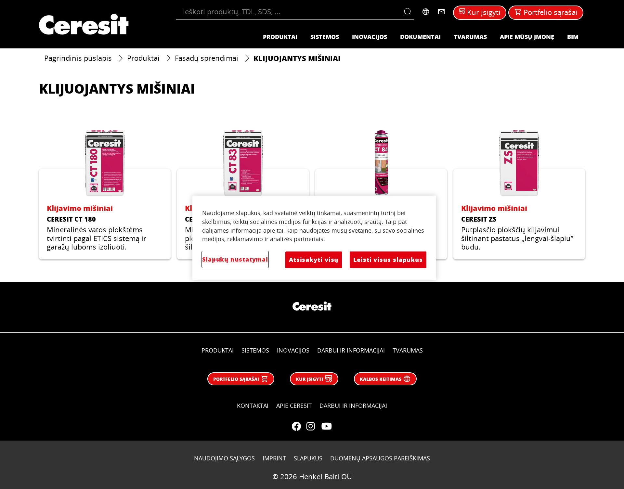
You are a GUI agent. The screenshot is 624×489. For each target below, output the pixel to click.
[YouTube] (326, 426)
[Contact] (441, 12)
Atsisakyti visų (313, 259)
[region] (314, 238)
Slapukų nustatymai (235, 259)
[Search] (409, 11)
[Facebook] (296, 426)
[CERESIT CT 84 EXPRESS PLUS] (381, 194)
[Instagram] (310, 426)
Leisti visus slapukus (388, 259)
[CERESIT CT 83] (243, 194)
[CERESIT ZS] (519, 194)
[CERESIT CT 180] (105, 194)
